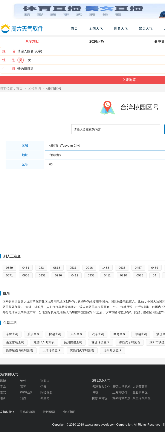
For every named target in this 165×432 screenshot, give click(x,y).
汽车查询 (98, 334)
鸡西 (23, 398)
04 (154, 275)
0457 (138, 267)
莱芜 (23, 386)
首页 (74, 28)
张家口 (44, 380)
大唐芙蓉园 (140, 386)
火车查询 (76, 334)
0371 (9, 275)
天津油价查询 (52, 350)
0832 (42, 275)
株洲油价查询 (101, 342)
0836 (25, 275)
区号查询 (34, 88)
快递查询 (55, 334)
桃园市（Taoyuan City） (65, 145)
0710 (123, 275)
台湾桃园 (55, 155)
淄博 (3, 380)
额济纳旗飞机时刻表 (19, 350)
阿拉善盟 (46, 392)
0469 (154, 267)
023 (41, 267)
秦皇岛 (44, 398)
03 (51, 164)
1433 (105, 267)
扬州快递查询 (73, 342)
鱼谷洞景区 (140, 392)
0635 (122, 267)
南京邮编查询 (15, 342)
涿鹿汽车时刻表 (129, 342)
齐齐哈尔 (26, 392)
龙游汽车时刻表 (44, 342)
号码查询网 (27, 412)
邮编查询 (141, 334)
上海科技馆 (119, 392)
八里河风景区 (142, 398)
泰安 (3, 392)
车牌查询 (12, 334)
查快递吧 (69, 412)
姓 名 (8, 51)
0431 (25, 267)
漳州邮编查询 (113, 350)
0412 (74, 275)
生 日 (8, 68)
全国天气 (96, 28)
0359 (9, 267)
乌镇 (95, 392)
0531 (73, 267)
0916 (89, 267)
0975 (139, 275)
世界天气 (121, 28)
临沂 (3, 398)
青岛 (3, 386)
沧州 (23, 380)
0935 (91, 275)
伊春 (43, 386)
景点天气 (146, 28)
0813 (56, 267)
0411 (107, 275)
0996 (58, 275)
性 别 (8, 60)
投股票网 (49, 412)
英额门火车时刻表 (82, 350)
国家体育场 (99, 398)
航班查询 (34, 334)
